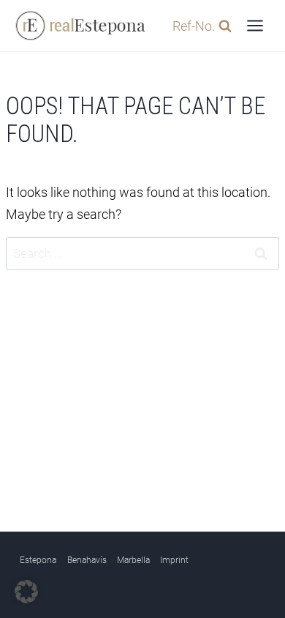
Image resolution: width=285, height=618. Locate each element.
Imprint (174, 560)
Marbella (133, 560)
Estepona (38, 560)
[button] (26, 591)
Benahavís (87, 560)
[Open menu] (254, 25)
